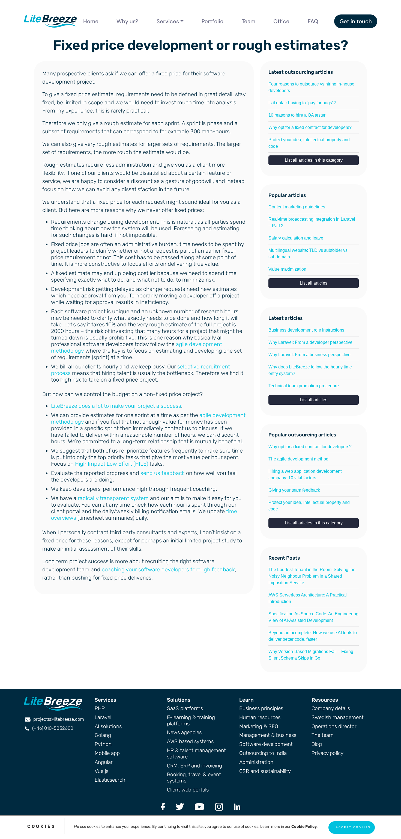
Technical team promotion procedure (303, 385)
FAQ (313, 21)
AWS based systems (190, 741)
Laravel (103, 717)
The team (323, 735)
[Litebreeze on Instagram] (219, 806)
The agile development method (298, 459)
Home (90, 21)
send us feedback (162, 473)
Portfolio (212, 21)
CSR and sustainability (265, 771)
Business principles (261, 708)
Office (281, 21)
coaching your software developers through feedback (168, 569)
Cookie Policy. (304, 826)
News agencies (184, 732)
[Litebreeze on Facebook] (163, 806)
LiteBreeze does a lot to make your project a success (116, 406)
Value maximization (287, 269)
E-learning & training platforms (191, 720)
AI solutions (108, 726)
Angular (104, 762)
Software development (266, 744)
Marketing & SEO (258, 726)
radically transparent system (113, 498)
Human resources (259, 717)
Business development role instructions (306, 330)
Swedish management (338, 717)
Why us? (127, 21)
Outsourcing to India (263, 753)
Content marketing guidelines (296, 207)
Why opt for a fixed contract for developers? (310, 127)
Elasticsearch (110, 780)
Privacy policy (327, 753)
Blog (317, 744)
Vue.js (101, 771)
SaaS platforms (185, 708)
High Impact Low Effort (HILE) (111, 463)
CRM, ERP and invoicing (194, 766)
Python (103, 744)
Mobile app (107, 753)
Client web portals (188, 790)
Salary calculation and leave (295, 238)
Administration (256, 762)
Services (168, 21)
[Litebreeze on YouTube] (199, 806)
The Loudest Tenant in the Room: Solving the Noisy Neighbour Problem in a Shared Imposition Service (311, 576)
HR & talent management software (196, 753)
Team (248, 21)
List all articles (313, 283)
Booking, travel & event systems (194, 777)
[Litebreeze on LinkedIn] (237, 806)
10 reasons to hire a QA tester (296, 115)
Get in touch (356, 21)
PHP (100, 708)
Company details (331, 708)
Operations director (334, 726)
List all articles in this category (314, 160)
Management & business (267, 735)
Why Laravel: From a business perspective (309, 354)
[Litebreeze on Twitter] (180, 806)
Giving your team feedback (294, 490)
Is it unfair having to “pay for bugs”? (302, 103)
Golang (103, 735)
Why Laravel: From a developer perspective (310, 342)
